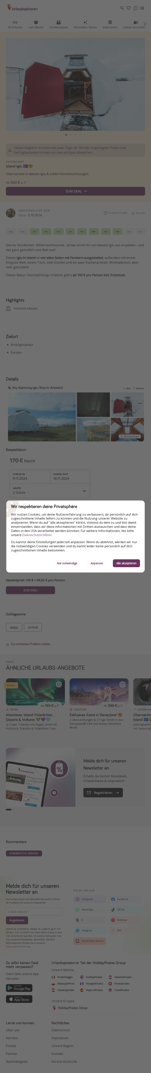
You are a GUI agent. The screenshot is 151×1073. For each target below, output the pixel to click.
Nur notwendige (67, 563)
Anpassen (97, 563)
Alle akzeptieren (126, 563)
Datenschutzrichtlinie (37, 535)
